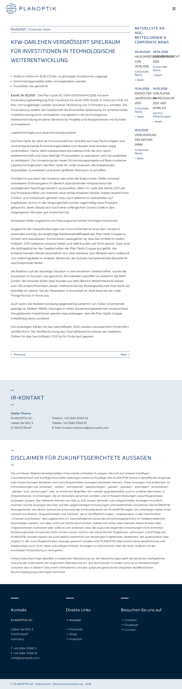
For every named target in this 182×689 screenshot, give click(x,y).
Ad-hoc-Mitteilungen (162, 114)
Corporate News (39, 29)
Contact (130, 629)
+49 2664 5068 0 (25, 648)
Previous (19, 354)
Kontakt (75, 620)
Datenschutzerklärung (68, 684)
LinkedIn (130, 620)
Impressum (43, 684)
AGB (88, 684)
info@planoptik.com (25, 658)
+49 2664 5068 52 (75, 418)
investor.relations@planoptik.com (85, 427)
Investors (75, 639)
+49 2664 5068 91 (75, 423)
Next (124, 354)
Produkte (75, 629)
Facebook (131, 625)
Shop (73, 634)
